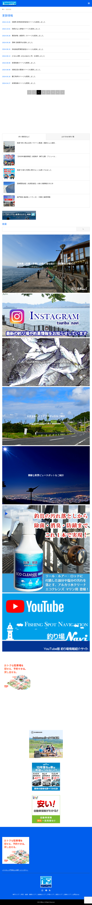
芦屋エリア (50, 894)
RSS (49, 890)
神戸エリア (16, 894)
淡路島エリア (42, 894)
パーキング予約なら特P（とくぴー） (15, 870)
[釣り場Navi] (9, 3)
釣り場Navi (41, 902)
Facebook (46, 890)
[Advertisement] (46, 114)
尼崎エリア (67, 894)
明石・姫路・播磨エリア (28, 894)
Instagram (42, 890)
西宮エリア (59, 894)
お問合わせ (76, 894)
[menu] (88, 3)
